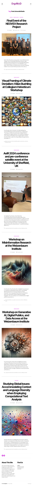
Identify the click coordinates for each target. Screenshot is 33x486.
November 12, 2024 (20, 252)
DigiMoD (10, 30)
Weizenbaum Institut (21, 69)
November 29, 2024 (20, 169)
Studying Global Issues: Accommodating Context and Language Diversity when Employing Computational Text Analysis (16, 391)
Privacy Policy (10, 483)
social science (26, 141)
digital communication (8, 141)
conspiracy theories (7, 69)
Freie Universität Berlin (13, 69)
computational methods (8, 228)
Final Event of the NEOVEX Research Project (16, 23)
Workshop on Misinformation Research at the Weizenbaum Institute (16, 244)
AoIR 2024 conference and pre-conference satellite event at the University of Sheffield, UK (16, 160)
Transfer (21, 17)
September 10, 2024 (20, 402)
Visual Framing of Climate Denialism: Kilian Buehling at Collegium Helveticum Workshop (16, 85)
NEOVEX (11, 17)
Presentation (16, 17)
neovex (17, 69)
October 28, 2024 (20, 324)
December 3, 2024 (20, 93)
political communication (21, 141)
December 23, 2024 (16, 30)
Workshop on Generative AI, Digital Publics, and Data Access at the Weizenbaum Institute (16, 316)
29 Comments (24, 30)
